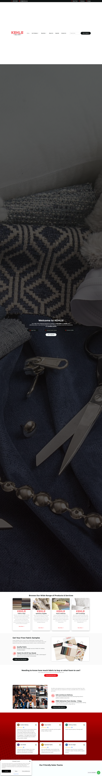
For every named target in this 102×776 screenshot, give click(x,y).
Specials (57, 33)
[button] (29, 761)
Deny (16, 771)
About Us (51, 33)
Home (28, 33)
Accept (6, 771)
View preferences (26, 771)
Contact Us (63, 33)
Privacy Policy (16, 773)
